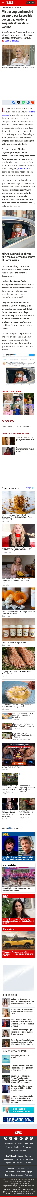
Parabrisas (27, 1147)
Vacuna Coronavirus (23, 427)
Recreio (20, 1163)
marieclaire (18, 865)
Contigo (28, 1156)
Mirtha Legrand (8, 427)
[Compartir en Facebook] (13, 102)
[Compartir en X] (18, 102)
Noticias (18, 1144)
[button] (18, 57)
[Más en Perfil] (13, 828)
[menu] (3, 3)
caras (18, 896)
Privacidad (21, 1171)
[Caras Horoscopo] (18, 1122)
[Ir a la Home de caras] (9, 3)
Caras (20, 1156)
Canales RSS (11, 1168)
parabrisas (18, 929)
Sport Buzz (10, 1163)
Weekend (17, 1147)
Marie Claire (28, 1144)
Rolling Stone (28, 1159)
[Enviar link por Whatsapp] (23, 102)
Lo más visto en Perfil (14, 1051)
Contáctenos (10, 1171)
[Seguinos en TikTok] (21, 1138)
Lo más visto (9, 995)
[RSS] (26, 1138)
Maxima (28, 1163)
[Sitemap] (31, 1138)
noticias (18, 834)
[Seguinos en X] (15, 1138)
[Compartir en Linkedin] (28, 102)
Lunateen (14, 1150)
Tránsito (28, 1175)
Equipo (29, 1171)
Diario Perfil (8, 1144)
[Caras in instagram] (5, 1138)
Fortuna (9, 1147)
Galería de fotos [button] (12, 40)
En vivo (31, 3)
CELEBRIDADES (6, 8)
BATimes (23, 1150)
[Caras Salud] (18, 1112)
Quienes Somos (24, 1168)
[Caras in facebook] (10, 1138)
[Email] (32, 102)
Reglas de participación (14, 1175)
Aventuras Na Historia (12, 1159)
